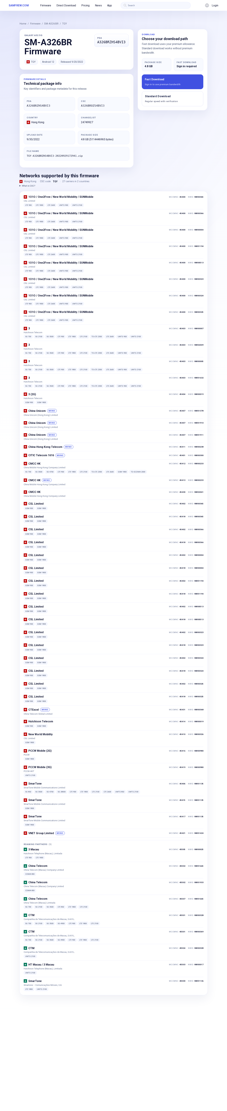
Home (22, 23)
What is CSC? (28, 185)
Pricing (85, 5)
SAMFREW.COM (19, 5)
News (98, 5)
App (109, 5)
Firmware (45, 5)
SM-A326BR (51, 23)
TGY (64, 23)
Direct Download (66, 5)
